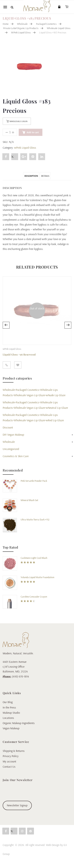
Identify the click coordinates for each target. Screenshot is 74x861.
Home (6, 23)
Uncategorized (11, 449)
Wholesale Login (18, 121)
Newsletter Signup (17, 805)
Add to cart (33, 132)
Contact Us (9, 766)
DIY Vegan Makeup (13, 434)
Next (67, 325)
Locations (8, 718)
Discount (8, 427)
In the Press (9, 707)
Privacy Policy (10, 756)
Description (31, 175)
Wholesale (22, 23)
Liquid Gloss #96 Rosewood (19, 354)
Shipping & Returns (14, 751)
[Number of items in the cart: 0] (67, 6)
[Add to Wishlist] (17, 365)
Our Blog (8, 702)
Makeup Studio (11, 712)
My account (9, 761)
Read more (7, 365)
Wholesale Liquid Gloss (58, 28)
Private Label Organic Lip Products (20, 28)
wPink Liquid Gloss (21, 32)
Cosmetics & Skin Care (16, 456)
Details (45, 175)
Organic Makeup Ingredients (19, 723)
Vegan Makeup (11, 728)
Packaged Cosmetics (46, 23)
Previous (6, 325)
